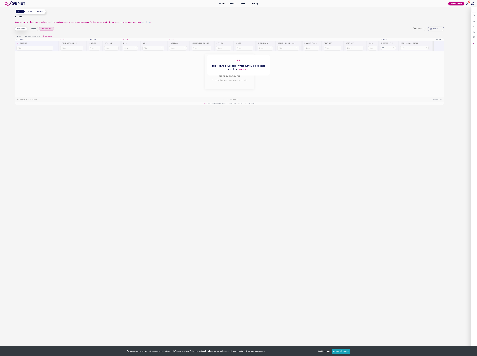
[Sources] (473, 21)
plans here (145, 22)
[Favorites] (473, 31)
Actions (436, 29)
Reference (420, 29)
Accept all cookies (341, 351)
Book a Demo (456, 4)
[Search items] (473, 15)
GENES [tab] (40, 11)
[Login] (473, 3)
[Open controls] (474, 10)
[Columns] (473, 26)
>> (245, 99)
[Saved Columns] (473, 37)
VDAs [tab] (30, 11)
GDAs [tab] (20, 11)
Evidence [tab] (32, 29)
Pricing (255, 3)
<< (224, 99)
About (222, 3)
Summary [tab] (21, 29)
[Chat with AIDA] (473, 42)
